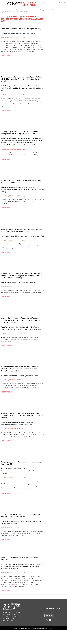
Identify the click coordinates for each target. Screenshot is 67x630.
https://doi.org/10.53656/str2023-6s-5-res (13, 240)
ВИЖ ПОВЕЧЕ (7, 55)
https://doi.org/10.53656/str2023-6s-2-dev (13, 94)
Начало (3, 10)
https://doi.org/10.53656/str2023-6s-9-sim (13, 428)
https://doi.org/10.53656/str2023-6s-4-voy (13, 196)
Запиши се (49, 615)
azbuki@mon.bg (8, 620)
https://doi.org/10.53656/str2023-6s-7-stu (13, 333)
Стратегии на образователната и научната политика (23, 10)
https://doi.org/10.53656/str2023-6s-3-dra (13, 149)
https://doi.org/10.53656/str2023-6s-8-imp (13, 380)
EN (64, 2)
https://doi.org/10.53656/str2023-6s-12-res (13, 573)
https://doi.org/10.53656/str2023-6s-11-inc (13, 528)
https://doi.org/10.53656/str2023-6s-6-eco (13, 287)
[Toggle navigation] (3, 2)
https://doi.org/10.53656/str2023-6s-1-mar (13, 38)
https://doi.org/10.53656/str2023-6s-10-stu (13, 477)
